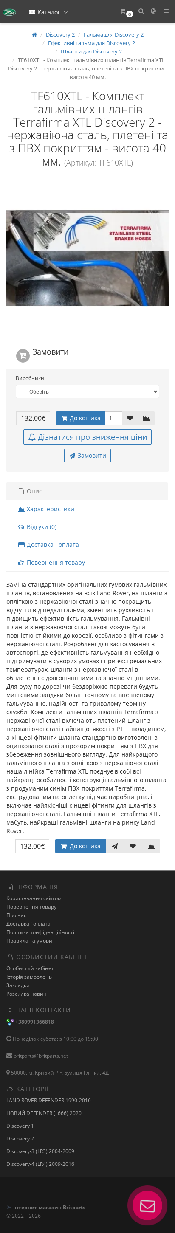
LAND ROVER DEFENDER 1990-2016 (48, 1100)
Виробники (30, 378)
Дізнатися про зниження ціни (92, 437)
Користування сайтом (34, 898)
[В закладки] (130, 418)
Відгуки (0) (40, 527)
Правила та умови (29, 940)
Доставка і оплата (52, 544)
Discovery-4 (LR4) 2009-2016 (40, 1164)
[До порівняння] (146, 418)
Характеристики (49, 509)
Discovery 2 (20, 1138)
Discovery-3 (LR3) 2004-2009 (40, 1151)
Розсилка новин (26, 993)
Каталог (49, 12)
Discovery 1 (20, 1125)
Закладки (18, 985)
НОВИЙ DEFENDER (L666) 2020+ (45, 1113)
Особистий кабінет (30, 968)
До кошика (84, 418)
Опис (33, 491)
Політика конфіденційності (40, 932)
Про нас (16, 915)
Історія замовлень (29, 976)
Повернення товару (55, 562)
